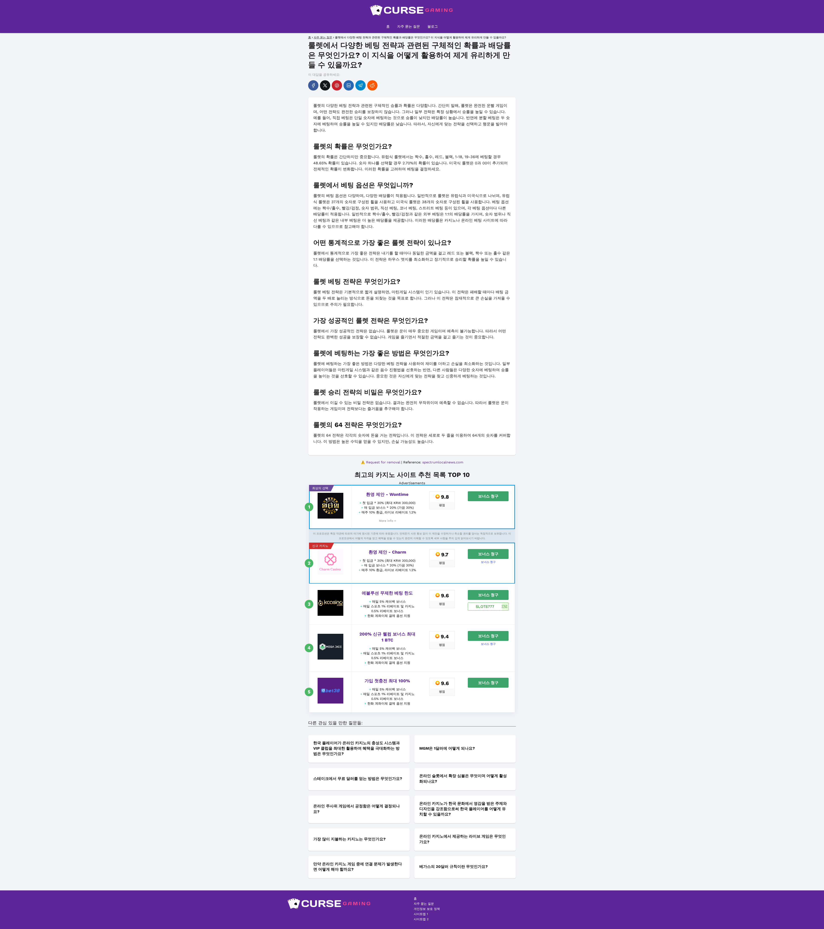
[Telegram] (360, 85)
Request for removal (383, 462)
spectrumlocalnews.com (442, 462)
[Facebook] (313, 85)
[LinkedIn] (349, 85)
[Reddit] (372, 85)
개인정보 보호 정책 (427, 909)
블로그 (432, 26)
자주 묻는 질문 (408, 26)
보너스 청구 (488, 496)
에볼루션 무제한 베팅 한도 (387, 593)
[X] (325, 85)
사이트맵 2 (421, 919)
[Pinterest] (337, 85)
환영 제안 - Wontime (387, 494)
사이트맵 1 (421, 914)
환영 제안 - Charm (387, 552)
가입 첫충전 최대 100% (387, 680)
